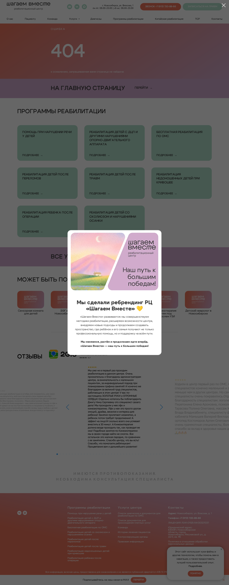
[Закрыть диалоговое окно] (223, 5)
